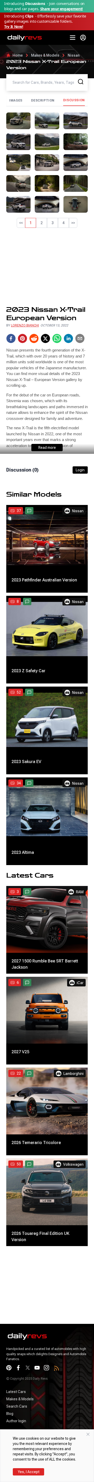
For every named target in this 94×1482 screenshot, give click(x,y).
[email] (80, 338)
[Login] (83, 37)
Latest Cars (16, 1392)
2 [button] (41, 223)
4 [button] (63, 223)
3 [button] (52, 223)
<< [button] (21, 223)
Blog (9, 1414)
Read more (47, 447)
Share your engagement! (61, 8)
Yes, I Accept (28, 1472)
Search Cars (16, 1406)
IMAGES (15, 100)
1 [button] (31, 223)
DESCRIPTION (43, 100)
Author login (16, 1421)
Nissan (74, 55)
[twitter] (45, 338)
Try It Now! (13, 26)
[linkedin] (68, 338)
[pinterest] (22, 338)
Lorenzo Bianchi (25, 325)
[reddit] (34, 338)
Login (80, 470)
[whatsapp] (57, 338)
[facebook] (11, 338)
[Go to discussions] (29, 510)
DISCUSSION (74, 100)
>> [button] (73, 223)
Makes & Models (45, 55)
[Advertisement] (47, 266)
